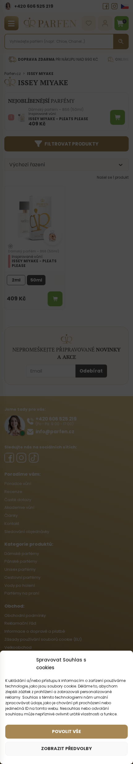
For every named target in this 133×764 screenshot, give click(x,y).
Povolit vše (66, 731)
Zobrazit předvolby (66, 748)
